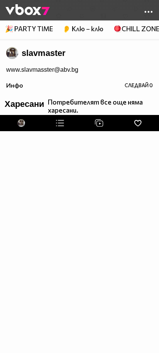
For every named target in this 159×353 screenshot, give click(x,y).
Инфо (14, 85)
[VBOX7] (27, 10)
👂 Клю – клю (83, 29)
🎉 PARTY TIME (29, 29)
